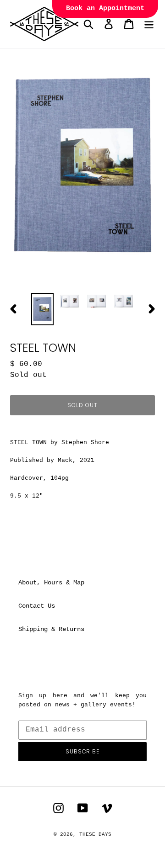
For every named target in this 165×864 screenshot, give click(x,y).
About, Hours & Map (51, 582)
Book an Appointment (105, 8)
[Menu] (149, 24)
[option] (42, 309)
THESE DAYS (95, 834)
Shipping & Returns (51, 629)
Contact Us (36, 606)
